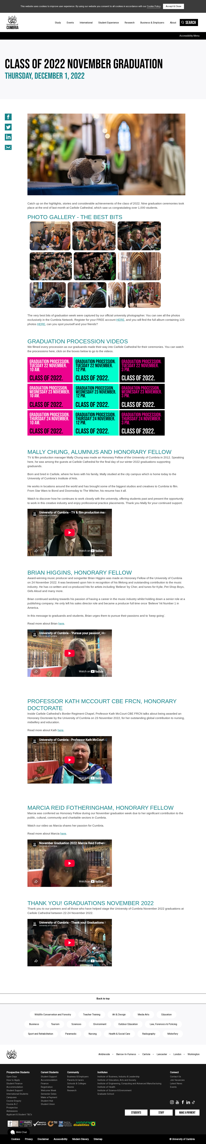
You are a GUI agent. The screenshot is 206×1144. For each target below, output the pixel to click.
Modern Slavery (80, 1139)
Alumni (70, 1087)
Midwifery (172, 1034)
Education (166, 1014)
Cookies (15, 1139)
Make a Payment (49, 1097)
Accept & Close (173, 6)
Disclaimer (43, 1139)
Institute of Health (106, 1087)
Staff (161, 1113)
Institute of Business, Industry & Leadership (118, 1076)
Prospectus (12, 1107)
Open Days (11, 1076)
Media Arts (143, 1014)
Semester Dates (48, 1094)
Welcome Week (48, 1090)
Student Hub (47, 1100)
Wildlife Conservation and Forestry (53, 1014)
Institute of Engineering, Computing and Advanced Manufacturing (129, 1083)
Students (136, 1113)
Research (130, 23)
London (177, 1054)
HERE (120, 319)
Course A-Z (12, 1104)
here (61, 623)
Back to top (103, 998)
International (86, 23)
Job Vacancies (177, 1080)
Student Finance (14, 1083)
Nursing (93, 1034)
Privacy (29, 1139)
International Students (17, 1094)
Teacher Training (91, 1014)
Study (58, 23)
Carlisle (146, 1054)
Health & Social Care (119, 1034)
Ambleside (104, 1054)
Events (70, 23)
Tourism (55, 1024)
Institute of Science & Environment (114, 1090)
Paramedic (70, 1034)
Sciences (76, 1024)
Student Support (14, 1090)
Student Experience (108, 23)
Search (190, 22)
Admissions (12, 1111)
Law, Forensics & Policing (163, 1024)
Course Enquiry (13, 1100)
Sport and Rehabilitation (40, 1034)
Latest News (176, 1083)
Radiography (148, 1034)
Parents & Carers (75, 1080)
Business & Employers (152, 23)
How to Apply (13, 1080)
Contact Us (175, 1076)
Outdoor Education (128, 1024)
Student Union (48, 1104)
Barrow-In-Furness (126, 1054)
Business (34, 1024)
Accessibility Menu (189, 35)
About (173, 23)
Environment (99, 1024)
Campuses (11, 1097)
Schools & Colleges (76, 1083)
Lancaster (162, 1054)
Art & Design (119, 1014)
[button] (19, 1132)
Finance (45, 1083)
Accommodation (14, 1087)
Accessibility (60, 1139)
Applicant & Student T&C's (19, 1114)
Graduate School (105, 1094)
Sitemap (98, 1139)
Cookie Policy (153, 6)
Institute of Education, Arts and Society (116, 1080)
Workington (194, 1054)
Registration (47, 1087)
